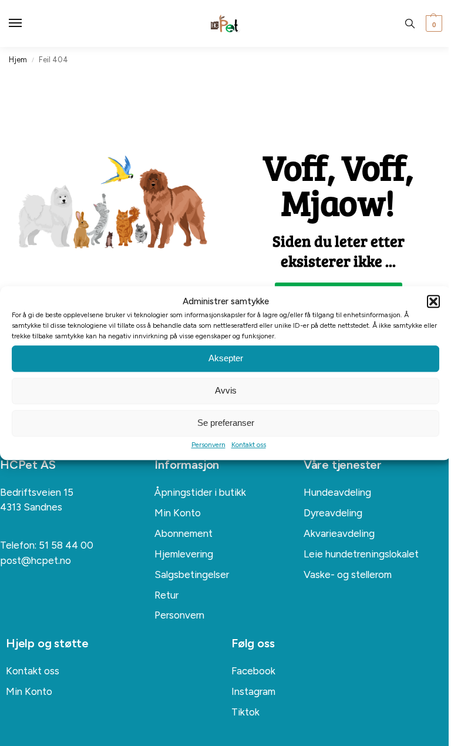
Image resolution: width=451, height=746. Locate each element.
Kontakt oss (248, 445)
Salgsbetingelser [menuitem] (191, 574)
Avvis (226, 390)
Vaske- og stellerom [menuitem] (348, 574)
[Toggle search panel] (410, 23)
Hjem (18, 59)
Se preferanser (225, 423)
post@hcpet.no (35, 560)
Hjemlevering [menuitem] (183, 554)
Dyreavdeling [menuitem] (333, 513)
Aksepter (225, 358)
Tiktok (245, 712)
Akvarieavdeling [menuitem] (339, 533)
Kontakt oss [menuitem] (32, 671)
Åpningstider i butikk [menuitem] (200, 492)
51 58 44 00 (66, 545)
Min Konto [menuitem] (177, 513)
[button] (433, 302)
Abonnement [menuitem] (183, 533)
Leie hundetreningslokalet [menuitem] (361, 554)
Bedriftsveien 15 (36, 492)
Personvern (208, 445)
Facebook (253, 671)
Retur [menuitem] (166, 595)
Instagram (253, 691)
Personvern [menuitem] (179, 615)
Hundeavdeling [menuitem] (337, 492)
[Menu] (26, 23)
